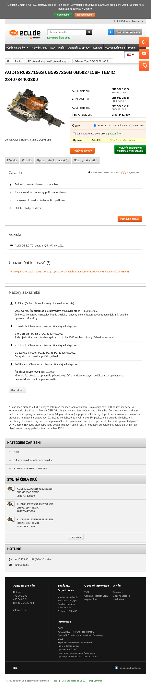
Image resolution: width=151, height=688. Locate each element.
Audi (17, 61)
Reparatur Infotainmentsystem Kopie (75, 642)
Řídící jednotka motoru (68, 646)
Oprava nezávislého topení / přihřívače (76, 653)
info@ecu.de (22, 565)
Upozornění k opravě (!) (53, 160)
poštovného (114, 133)
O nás (61, 47)
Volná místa (118, 599)
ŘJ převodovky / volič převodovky (47, 61)
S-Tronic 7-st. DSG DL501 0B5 (91, 61)
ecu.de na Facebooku (130, 668)
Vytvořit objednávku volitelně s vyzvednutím (130, 149)
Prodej (131, 47)
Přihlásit (121, 21)
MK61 (60, 639)
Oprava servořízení (67, 649)
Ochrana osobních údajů (96, 596)
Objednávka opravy (79, 47)
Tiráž (86, 592)
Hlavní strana (39, 47)
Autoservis (138, 125)
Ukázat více (17, 390)
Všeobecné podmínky (68, 597)
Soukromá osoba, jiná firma (112, 125)
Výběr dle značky (16, 47)
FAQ (52, 47)
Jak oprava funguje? (67, 600)
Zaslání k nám (64, 607)
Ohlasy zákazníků (121, 596)
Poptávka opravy (82, 150)
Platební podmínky (66, 604)
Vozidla (27, 160)
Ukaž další (75, 537)
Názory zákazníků (85, 160)
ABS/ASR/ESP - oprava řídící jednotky (76, 632)
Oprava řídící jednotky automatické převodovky (80, 635)
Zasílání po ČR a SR (67, 611)
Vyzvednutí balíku (115, 47)
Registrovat (138, 21)
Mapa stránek (91, 599)
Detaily (88, 8)
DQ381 (61, 628)
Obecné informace (126, 32)
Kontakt (97, 47)
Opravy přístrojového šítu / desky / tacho (77, 656)
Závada (12, 160)
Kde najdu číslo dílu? (58, 37)
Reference (118, 592)
